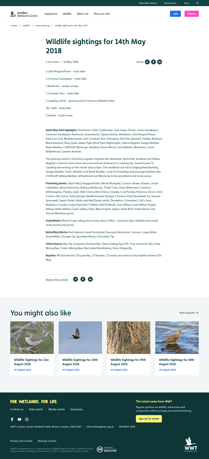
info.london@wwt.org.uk (100, 426)
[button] (147, 61)
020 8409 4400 (127, 426)
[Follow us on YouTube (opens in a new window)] (19, 419)
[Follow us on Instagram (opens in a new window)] (27, 419)
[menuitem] (175, 14)
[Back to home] (191, 444)
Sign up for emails (149, 418)
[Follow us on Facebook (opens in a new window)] (12, 419)
